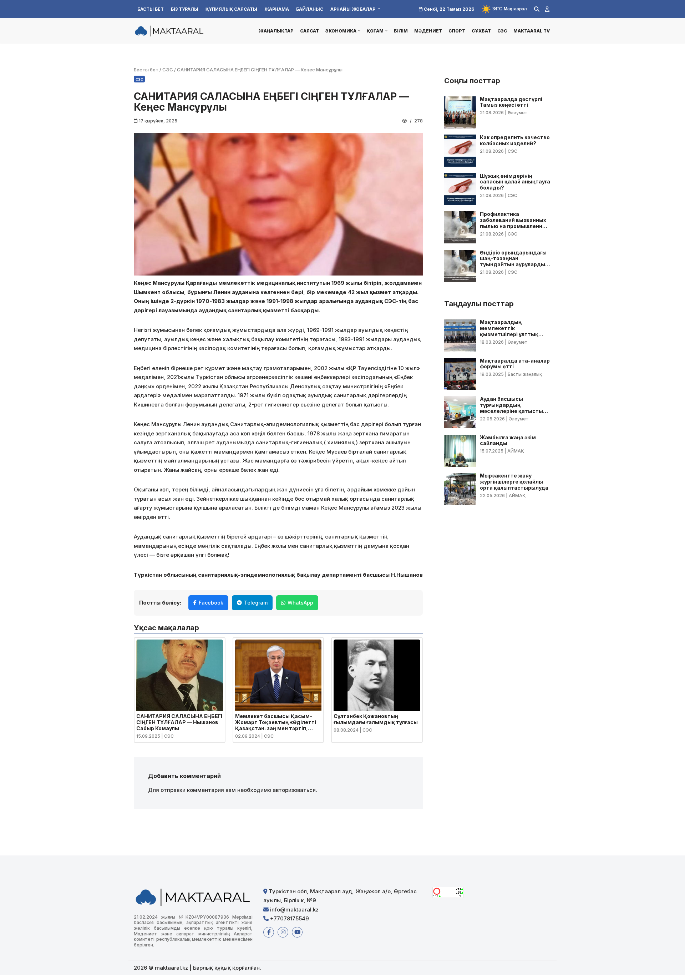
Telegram (256, 603)
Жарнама (276, 9)
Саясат (309, 31)
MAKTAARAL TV (531, 31)
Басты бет (150, 9)
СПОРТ (456, 31)
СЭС (502, 31)
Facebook (211, 603)
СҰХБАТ (481, 31)
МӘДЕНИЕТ (428, 31)
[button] (359, 31)
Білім (401, 31)
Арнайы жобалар (352, 9)
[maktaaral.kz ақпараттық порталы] (169, 31)
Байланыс (309, 9)
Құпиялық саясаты (231, 9)
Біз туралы (184, 9)
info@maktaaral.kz (294, 909)
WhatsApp (300, 603)
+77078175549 (289, 918)
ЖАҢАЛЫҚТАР (276, 31)
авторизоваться (294, 790)
